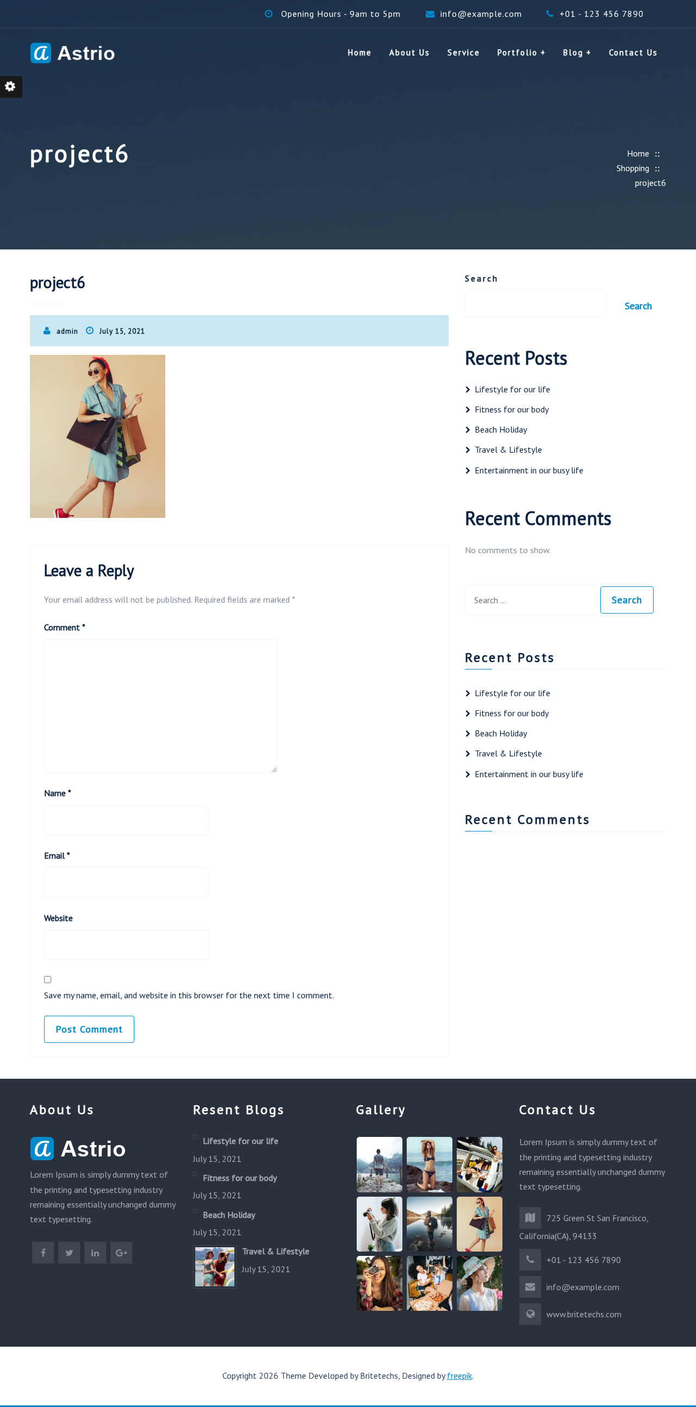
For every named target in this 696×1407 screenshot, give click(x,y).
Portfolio (518, 52)
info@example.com (481, 13)
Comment (64, 627)
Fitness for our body (512, 409)
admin (67, 331)
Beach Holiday (501, 429)
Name (57, 792)
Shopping (633, 167)
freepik (459, 1375)
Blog (573, 52)
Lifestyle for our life (512, 389)
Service (464, 52)
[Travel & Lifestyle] (214, 1265)
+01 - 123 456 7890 (602, 13)
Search (482, 278)
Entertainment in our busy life (529, 470)
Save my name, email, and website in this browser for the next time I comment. (189, 995)
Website (58, 917)
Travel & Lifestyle (508, 449)
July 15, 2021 (122, 331)
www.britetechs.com (584, 1314)
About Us (409, 52)
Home (360, 52)
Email (57, 855)
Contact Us (633, 52)
